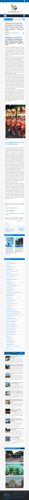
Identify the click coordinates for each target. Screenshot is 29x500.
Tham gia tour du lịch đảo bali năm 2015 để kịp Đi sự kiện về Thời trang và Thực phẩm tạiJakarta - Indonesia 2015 (14, 27)
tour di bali (8, 306)
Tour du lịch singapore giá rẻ (11, 271)
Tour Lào (7, 264)
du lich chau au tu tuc (10, 276)
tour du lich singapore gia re (11, 326)
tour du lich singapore (10, 324)
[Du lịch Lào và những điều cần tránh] (14, 482)
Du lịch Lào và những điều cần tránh (14, 485)
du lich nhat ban (9, 287)
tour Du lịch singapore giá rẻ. (11, 303)
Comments (14, 353)
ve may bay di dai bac (10, 342)
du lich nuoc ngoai (9, 289)
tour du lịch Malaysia (10, 329)
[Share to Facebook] (9, 238)
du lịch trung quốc (7, 495)
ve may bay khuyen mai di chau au (12, 345)
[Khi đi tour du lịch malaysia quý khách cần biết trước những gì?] (14, 469)
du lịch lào (13, 495)
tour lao (7, 336)
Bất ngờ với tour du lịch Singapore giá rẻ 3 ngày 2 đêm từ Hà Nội (16, 410)
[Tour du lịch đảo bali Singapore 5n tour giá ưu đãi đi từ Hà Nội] (19, 242)
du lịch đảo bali (15, 32)
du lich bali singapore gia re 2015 (12, 274)
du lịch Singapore (9, 298)
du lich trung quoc (9, 295)
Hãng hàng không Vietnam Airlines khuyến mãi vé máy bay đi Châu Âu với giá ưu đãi (9, 251)
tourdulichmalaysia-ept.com (9, 493)
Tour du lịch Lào (9, 269)
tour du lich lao (8, 316)
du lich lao (8, 281)
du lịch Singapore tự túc (10, 300)
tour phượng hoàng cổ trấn (18, 497)
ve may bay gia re (9, 344)
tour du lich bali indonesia (10, 310)
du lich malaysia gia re (10, 284)
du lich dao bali (8, 277)
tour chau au (8, 305)
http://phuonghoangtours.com (14, 217)
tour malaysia (8, 337)
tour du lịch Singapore (10, 331)
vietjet (7, 347)
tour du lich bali (8, 308)
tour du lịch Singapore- (10, 332)
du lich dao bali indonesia (10, 279)
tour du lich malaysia (10, 318)
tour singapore (8, 339)
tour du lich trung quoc (10, 328)
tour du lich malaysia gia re (11, 319)
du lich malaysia (9, 282)
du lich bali (10, 32)
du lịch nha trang (9, 497)
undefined (16, 461)
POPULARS (8, 352)
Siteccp (22, 221)
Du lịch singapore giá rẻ (10, 263)
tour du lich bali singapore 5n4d (12, 311)
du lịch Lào (8, 297)
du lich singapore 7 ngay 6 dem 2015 (13, 292)
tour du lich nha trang (10, 321)
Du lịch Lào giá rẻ (9, 261)
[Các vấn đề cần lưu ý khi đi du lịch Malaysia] (14, 457)
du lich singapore (9, 290)
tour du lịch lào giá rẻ (10, 334)
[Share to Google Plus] (12, 238)
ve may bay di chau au (10, 341)
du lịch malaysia (19, 495)
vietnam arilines (9, 349)
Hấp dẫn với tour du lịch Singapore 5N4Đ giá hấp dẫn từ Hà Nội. (17, 420)
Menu (5, 1)
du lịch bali (10, 496)
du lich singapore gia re (10, 294)
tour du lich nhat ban (9, 323)
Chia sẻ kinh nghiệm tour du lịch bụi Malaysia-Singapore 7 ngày (17, 400)
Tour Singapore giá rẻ (10, 268)
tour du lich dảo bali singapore (11, 315)
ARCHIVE (21, 352)
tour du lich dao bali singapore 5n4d (12, 313)
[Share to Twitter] (11, 238)
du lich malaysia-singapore (11, 285)
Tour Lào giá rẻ (8, 266)
